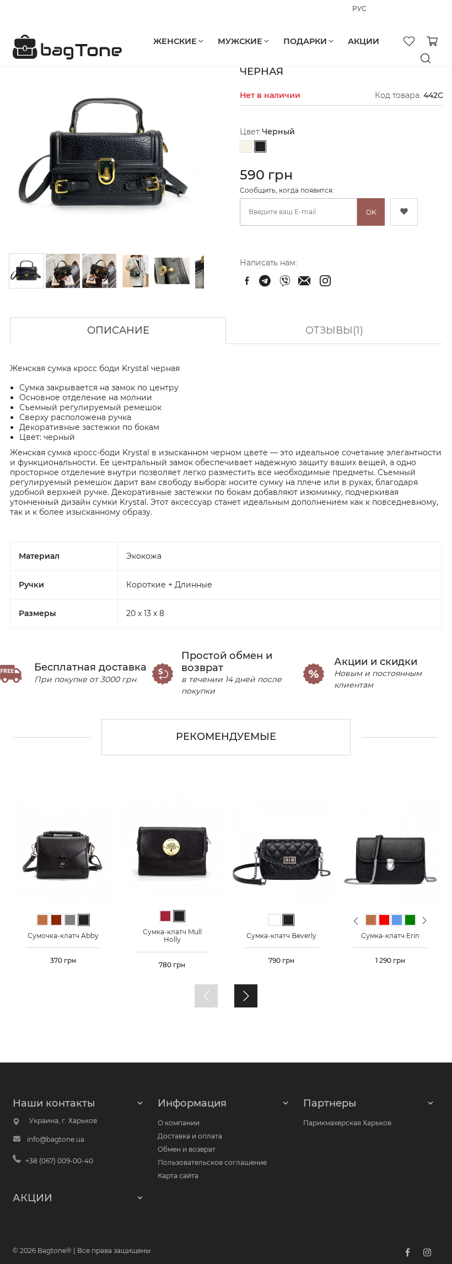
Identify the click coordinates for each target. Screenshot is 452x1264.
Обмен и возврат (187, 1149)
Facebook (407, 1252)
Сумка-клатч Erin (390, 935)
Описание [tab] (118, 330)
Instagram (427, 1252)
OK (371, 212)
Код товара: (398, 95)
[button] (63, 271)
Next (425, 920)
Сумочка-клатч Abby (63, 935)
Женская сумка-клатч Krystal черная (266, 281)
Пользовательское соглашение (212, 1162)
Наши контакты (54, 1103)
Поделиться (247, 281)
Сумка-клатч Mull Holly (172, 936)
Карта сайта (178, 1176)
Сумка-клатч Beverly (281, 935)
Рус (358, 14)
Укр (375, 14)
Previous (356, 925)
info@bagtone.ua (55, 1139)
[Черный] (260, 146)
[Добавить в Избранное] (404, 212)
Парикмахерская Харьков (347, 1123)
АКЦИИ (32, 1198)
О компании (179, 1123)
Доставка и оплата (190, 1136)
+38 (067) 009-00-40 (46, 13)
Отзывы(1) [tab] (334, 330)
